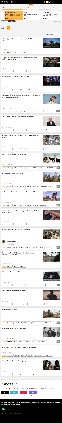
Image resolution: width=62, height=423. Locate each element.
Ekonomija (15, 388)
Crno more (38, 111)
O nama (3, 402)
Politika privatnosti (5, 404)
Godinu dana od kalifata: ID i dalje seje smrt (16, 361)
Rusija (8, 71)
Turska (21, 52)
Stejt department (36, 148)
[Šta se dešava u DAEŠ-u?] (51, 314)
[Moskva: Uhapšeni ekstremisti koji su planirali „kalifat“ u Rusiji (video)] (51, 215)
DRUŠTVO (22, 388)
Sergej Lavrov (37, 130)
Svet (8, 52)
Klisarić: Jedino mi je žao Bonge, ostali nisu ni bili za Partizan (13, 14)
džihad (30, 374)
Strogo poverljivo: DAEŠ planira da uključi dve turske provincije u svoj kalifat (19, 254)
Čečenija (29, 111)
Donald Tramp (50, 167)
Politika (8, 322)
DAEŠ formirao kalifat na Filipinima (13, 291)
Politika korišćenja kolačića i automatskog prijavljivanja (46, 402)
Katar (28, 285)
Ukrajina (21, 111)
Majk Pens (29, 89)
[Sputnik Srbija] (8, 3)
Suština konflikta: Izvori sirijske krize (14, 328)
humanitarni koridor (44, 186)
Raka (41, 167)
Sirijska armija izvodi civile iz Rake (13, 173)
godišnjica (22, 374)
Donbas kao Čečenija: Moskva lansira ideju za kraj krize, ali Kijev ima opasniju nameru (21, 96)
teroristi (47, 355)
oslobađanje (43, 205)
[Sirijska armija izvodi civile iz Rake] (51, 177)
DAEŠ (21, 89)
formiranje (38, 304)
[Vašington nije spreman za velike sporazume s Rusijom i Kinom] (51, 139)
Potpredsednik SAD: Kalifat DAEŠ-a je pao (15, 76)
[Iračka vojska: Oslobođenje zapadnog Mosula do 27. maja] (51, 196)
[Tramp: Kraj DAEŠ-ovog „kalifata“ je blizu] (51, 158)
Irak (27, 148)
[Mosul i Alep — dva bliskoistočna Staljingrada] (51, 233)
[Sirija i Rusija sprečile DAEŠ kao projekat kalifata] (51, 121)
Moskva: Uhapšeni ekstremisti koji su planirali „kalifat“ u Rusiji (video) (20, 211)
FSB (28, 71)
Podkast (43, 388)
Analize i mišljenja (11, 111)
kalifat (3, 28)
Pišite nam (17, 402)
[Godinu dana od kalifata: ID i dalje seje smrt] (51, 365)
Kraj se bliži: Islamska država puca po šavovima (19, 347)
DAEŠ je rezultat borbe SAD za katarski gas (16, 272)
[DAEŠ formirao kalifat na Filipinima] (51, 295)
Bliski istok (41, 341)
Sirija (28, 130)
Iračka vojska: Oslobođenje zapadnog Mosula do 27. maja (20, 192)
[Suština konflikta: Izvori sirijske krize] (51, 332)
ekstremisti (29, 224)
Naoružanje (30, 388)
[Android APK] (5, 409)
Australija (22, 304)
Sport (37, 388)
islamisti (35, 71)
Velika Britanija (24, 322)
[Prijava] (50, 1)
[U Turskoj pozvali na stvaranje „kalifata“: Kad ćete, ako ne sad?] (51, 43)
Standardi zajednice (26, 402)
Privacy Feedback (15, 404)
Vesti (14, 52)
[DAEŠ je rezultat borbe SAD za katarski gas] (51, 276)
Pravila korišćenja (9, 402)
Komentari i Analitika (23, 247)
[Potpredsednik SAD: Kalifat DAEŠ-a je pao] (51, 81)
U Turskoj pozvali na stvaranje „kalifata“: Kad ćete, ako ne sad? (20, 40)
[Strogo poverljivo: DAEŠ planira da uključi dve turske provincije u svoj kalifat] (51, 257)
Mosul (34, 167)
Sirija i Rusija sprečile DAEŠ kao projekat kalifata (18, 117)
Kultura (49, 388)
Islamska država (37, 355)
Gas (41, 285)
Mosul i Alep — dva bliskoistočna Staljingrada (16, 229)
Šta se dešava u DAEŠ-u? (10, 309)
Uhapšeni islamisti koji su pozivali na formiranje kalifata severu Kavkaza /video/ (20, 58)
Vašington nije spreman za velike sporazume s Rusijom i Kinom (20, 136)
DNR (46, 111)
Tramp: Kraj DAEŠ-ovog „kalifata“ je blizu (15, 154)
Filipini (30, 304)
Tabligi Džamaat (40, 224)
